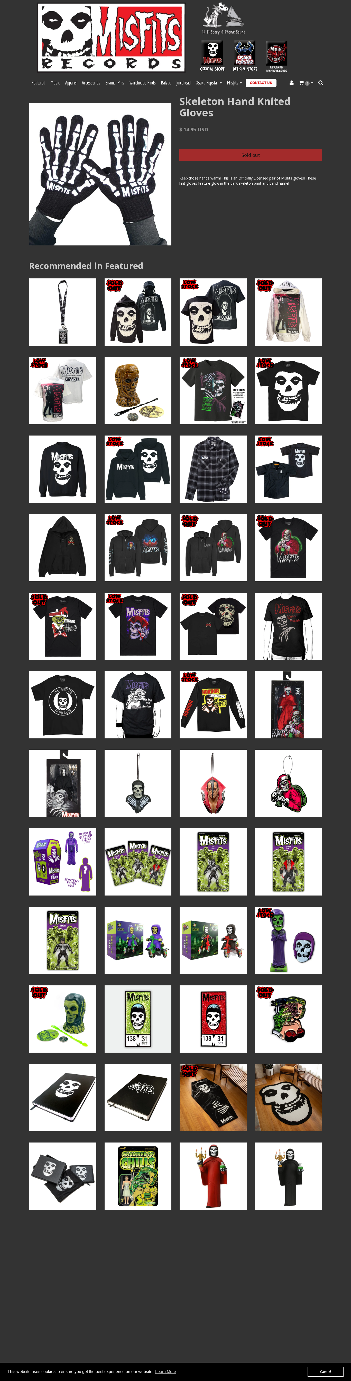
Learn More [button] (165, 1371)
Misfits (233, 83)
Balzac (166, 83)
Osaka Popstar (207, 83)
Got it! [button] (325, 1372)
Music (55, 83)
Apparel (71, 83)
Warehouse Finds (142, 83)
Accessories (91, 83)
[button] (306, 83)
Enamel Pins (114, 83)
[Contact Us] (261, 83)
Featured (38, 83)
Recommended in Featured (86, 265)
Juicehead (183, 83)
